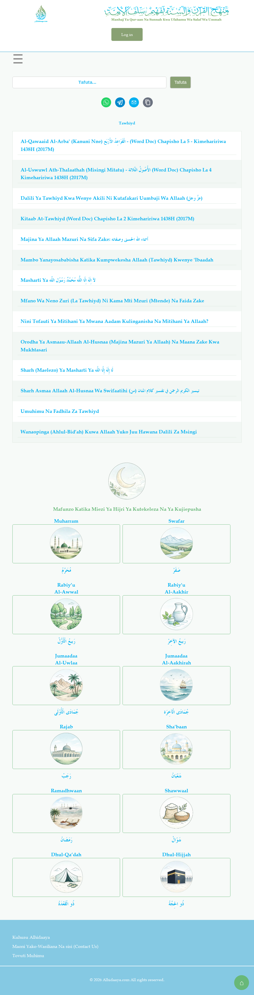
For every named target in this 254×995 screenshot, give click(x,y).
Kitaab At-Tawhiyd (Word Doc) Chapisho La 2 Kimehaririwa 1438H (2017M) (107, 219)
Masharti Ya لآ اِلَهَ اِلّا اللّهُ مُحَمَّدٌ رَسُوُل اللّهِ (58, 280)
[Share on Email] (134, 102)
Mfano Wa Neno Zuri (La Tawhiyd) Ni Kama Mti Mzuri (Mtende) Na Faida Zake (112, 301)
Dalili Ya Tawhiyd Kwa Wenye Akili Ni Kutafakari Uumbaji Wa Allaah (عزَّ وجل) (112, 198)
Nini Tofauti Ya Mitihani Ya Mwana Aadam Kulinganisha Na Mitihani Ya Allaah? (114, 321)
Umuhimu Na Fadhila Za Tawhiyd (60, 411)
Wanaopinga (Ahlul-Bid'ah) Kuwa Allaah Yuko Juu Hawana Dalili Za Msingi (109, 432)
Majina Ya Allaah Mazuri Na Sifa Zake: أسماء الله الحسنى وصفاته (84, 239)
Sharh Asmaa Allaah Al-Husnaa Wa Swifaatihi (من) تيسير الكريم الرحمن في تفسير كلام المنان (110, 391)
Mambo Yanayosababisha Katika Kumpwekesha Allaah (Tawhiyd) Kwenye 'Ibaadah (117, 260)
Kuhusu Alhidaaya (31, 937)
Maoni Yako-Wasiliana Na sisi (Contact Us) (55, 946)
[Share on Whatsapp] (106, 102)
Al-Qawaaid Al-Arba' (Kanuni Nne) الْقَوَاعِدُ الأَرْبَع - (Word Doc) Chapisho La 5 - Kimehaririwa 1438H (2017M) (123, 145)
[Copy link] (148, 102)
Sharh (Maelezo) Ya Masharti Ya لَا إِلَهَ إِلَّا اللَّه (67, 370)
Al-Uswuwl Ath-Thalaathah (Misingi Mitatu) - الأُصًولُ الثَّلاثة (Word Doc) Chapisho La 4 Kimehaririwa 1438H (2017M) (116, 174)
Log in (127, 34)
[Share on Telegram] (120, 102)
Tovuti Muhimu (28, 955)
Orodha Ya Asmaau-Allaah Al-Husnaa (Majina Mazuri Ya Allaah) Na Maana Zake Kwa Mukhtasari (120, 346)
